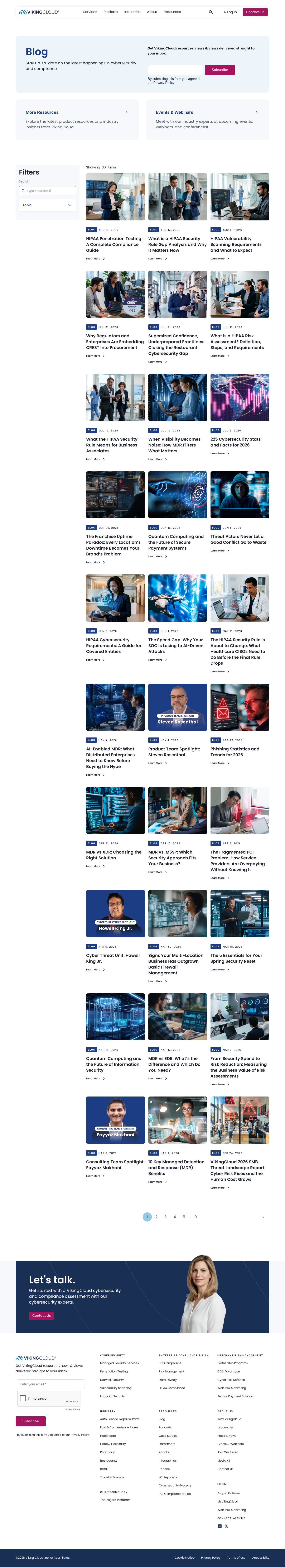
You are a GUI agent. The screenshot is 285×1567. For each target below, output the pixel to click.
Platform (111, 11)
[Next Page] (263, 1217)
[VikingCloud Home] (39, 12)
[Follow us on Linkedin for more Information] (219, 1526)
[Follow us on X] (226, 1526)
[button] (90, 12)
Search (24, 181)
